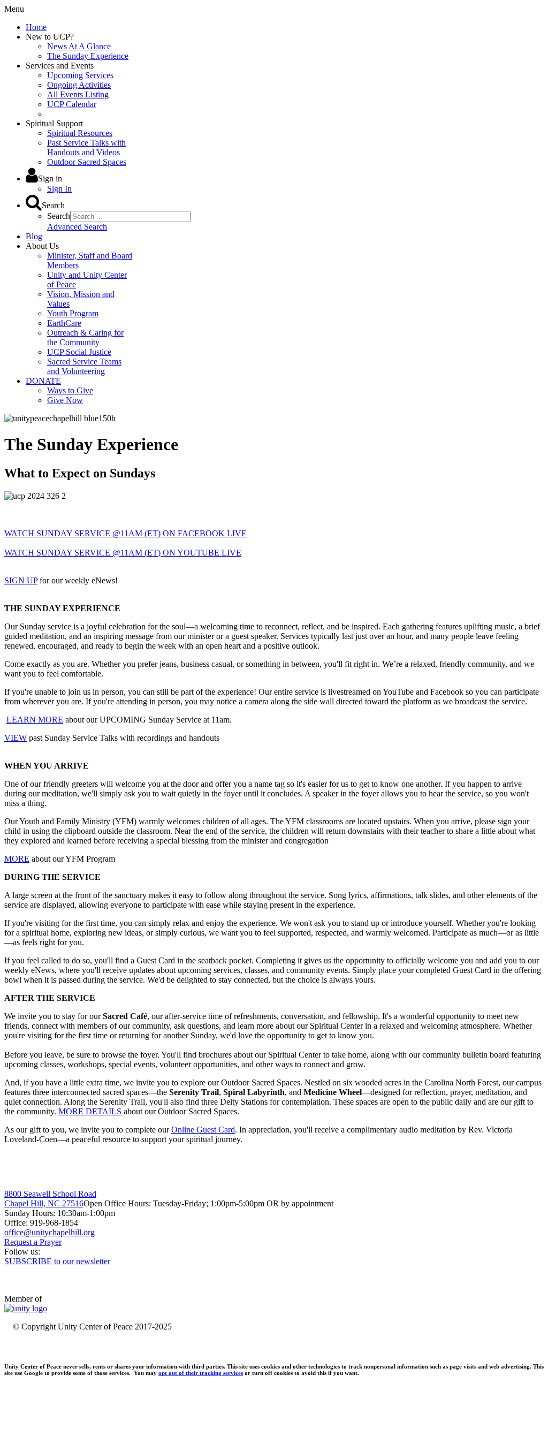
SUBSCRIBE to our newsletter (57, 1261)
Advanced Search (77, 226)
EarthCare (64, 323)
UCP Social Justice (79, 351)
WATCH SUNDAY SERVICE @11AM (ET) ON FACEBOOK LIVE (125, 533)
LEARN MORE (34, 719)
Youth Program (72, 313)
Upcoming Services (80, 75)
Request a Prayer (33, 1242)
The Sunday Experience (87, 55)
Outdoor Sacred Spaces (86, 161)
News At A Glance (79, 46)
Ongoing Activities (79, 84)
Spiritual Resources (79, 133)
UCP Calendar (71, 104)
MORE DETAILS (89, 1111)
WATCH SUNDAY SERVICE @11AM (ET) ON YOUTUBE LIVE (122, 552)
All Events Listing (78, 94)
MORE (16, 858)
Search (58, 216)
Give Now (65, 400)
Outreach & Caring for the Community (85, 337)
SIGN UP (20, 580)
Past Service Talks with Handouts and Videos (86, 147)
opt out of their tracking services (200, 1373)
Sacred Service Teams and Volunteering (84, 366)
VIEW (15, 737)
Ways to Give (70, 390)
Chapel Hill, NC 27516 (43, 1203)
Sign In (59, 188)
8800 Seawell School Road (50, 1193)
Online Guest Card (203, 1129)
